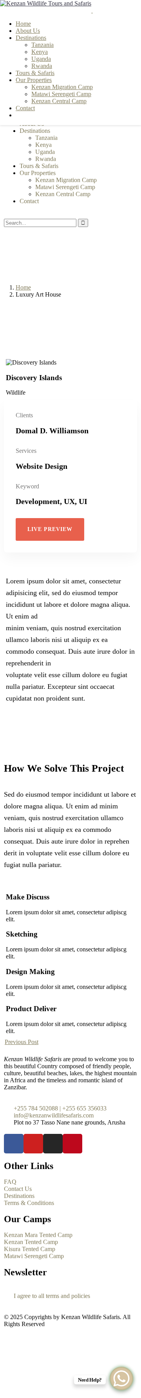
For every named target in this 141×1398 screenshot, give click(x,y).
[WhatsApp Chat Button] (121, 1378)
